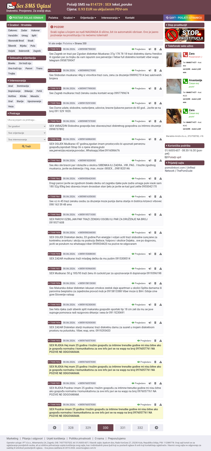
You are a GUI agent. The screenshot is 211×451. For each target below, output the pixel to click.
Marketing (12, 438)
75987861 (55, 196)
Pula (32, 45)
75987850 (55, 404)
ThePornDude (184, 170)
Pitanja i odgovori (32, 438)
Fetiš (39, 91)
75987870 (55, 88)
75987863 (55, 160)
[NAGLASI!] (149, 49)
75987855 (55, 304)
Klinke (23, 96)
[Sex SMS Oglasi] (29, 11)
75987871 (55, 70)
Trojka (11, 73)
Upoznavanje (34, 101)
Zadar (24, 30)
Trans (39, 68)
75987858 (55, 254)
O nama (99, 438)
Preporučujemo (117, 438)
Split (34, 35)
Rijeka (23, 45)
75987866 (55, 103)
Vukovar (35, 30)
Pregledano (140, 49)
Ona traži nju (15, 68)
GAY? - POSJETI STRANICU (185, 17)
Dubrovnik (24, 51)
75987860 (55, 214)
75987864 (55, 139)
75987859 (55, 232)
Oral (10, 101)
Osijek (11, 51)
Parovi (29, 68)
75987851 (55, 383)
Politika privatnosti (80, 438)
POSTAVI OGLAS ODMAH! (27, 17)
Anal (10, 86)
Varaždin (13, 35)
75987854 (55, 322)
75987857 (55, 268)
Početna (53, 17)
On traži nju (25, 63)
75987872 (55, 49)
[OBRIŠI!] (155, 49)
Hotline (12, 96)
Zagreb (37, 51)
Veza (11, 106)
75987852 (55, 362)
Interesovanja (109, 17)
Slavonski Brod (16, 40)
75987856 (55, 283)
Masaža (34, 96)
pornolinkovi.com (175, 167)
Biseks (11, 63)
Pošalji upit (174, 157)
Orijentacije (87, 17)
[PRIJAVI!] (160, 49)
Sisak (30, 40)
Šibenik (12, 45)
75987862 (55, 178)
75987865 (55, 121)
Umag (25, 35)
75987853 (55, 340)
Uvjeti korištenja (56, 438)
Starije (20, 101)
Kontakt (129, 17)
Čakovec (12, 30)
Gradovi (68, 17)
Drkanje (29, 91)
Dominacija (23, 86)
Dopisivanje (14, 91)
